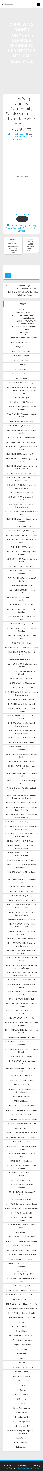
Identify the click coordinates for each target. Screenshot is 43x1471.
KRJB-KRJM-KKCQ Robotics (21, 891)
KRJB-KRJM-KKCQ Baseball (21, 566)
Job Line (21, 1363)
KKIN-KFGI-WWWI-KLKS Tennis (21, 742)
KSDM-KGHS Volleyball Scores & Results (21, 1124)
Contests (21, 1385)
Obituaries (21, 1390)
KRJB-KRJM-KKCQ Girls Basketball (21, 492)
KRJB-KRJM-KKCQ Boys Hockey (21, 526)
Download (22, 219)
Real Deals (21, 1403)
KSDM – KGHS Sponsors (21, 351)
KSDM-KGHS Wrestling (21, 1128)
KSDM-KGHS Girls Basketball (21, 1161)
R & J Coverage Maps (21, 1421)
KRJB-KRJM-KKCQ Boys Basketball (21, 473)
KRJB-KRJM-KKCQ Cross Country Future (21, 442)
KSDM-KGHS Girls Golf (21, 1299)
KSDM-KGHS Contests (21, 1096)
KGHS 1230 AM (21, 1399)
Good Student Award (21, 1376)
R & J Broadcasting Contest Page (21, 1335)
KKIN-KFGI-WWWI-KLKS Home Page (23, 292)
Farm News (23, 332)
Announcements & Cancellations (24, 337)
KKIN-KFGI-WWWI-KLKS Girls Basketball (21, 841)
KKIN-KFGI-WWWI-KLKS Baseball (21, 980)
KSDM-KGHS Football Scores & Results (21, 1110)
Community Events (23, 312)
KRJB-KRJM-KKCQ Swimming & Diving (21, 454)
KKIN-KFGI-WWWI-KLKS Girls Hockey (21, 900)
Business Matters (21, 1372)
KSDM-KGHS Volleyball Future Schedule (21, 1119)
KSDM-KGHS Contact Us (23, 1274)
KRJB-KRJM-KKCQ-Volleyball (21, 421)
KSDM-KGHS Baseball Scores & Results (21, 1241)
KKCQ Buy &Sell (21, 1417)
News (17, 136)
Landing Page (24, 285)
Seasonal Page (21, 1331)
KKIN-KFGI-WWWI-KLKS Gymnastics (21, 938)
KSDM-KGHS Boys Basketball (21, 1142)
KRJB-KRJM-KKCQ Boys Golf (21, 604)
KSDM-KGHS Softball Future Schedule (21, 1250)
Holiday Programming (21, 1408)
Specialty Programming (21, 1326)
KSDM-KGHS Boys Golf (22, 1286)
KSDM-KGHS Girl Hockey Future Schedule (21, 1204)
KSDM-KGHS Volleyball (21, 1114)
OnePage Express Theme (28, 1468)
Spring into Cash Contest (21, 1344)
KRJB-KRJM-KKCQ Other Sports (21, 659)
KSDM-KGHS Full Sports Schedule (21, 1313)
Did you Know (21, 346)
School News (24, 335)
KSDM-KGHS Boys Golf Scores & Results (21, 1295)
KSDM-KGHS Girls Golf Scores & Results (21, 1308)
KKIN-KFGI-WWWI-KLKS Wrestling (21, 919)
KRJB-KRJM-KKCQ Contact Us (21, 1367)
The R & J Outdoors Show (21, 1381)
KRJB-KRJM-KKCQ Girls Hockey (21, 531)
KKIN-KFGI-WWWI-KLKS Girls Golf (21, 1037)
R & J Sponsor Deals (21, 360)
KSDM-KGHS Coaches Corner (21, 1080)
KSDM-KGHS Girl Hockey (21, 1199)
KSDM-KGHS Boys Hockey (21, 1180)
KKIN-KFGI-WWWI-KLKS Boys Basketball (21, 822)
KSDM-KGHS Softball (21, 1246)
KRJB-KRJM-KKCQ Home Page (23, 288)
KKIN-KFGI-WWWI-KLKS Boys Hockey (21, 860)
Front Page (21, 1353)
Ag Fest (21, 1322)
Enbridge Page (21, 1349)
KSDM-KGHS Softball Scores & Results (21, 1255)
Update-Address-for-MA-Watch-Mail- (21, 215)
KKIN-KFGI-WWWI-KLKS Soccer (21, 761)
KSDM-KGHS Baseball (21, 1232)
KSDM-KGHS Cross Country (21, 1259)
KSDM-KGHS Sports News (21, 1076)
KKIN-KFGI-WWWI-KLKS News (21, 687)
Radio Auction (21, 1438)
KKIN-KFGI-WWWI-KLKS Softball (21, 999)
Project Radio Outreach (21, 374)
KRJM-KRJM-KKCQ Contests (21, 886)
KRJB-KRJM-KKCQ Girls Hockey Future (21, 535)
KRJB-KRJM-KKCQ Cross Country (21, 437)
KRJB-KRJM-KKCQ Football (21, 402)
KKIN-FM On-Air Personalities (21, 678)
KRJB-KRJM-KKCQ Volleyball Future (21, 426)
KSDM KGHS (21, 1271)
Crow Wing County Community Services (21, 226)
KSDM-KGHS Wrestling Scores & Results (21, 1137)
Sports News (22, 365)
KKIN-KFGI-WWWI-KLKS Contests (21, 699)
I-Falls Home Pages (24, 295)
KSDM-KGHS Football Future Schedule (21, 1105)
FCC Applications (21, 369)
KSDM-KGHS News (21, 1084)
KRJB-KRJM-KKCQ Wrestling (21, 547)
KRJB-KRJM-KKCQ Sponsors (21, 342)
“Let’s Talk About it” (21, 1442)
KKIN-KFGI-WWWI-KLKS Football (21, 704)
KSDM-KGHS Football (21, 1101)
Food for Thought (21, 1394)
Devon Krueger (17, 134)
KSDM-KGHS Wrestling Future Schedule (21, 1133)
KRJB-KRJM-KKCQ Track (21, 643)
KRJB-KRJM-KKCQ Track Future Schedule (21, 647)
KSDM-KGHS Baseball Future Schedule (21, 1236)
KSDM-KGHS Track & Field (21, 1213)
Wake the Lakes (21, 1412)
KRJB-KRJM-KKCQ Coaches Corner (21, 1317)
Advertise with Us (22, 1426)
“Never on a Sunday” (21, 356)
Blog (21, 1358)
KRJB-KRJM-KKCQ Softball (21, 585)
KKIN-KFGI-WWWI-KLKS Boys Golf (21, 1018)
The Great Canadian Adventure (21, 1340)
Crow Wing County (18, 225)
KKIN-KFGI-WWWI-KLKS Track (21, 1056)
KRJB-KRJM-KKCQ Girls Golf (21, 624)
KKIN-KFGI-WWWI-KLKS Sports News (21, 683)
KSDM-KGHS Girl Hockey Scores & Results (21, 1208)
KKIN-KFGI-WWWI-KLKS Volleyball (21, 738)
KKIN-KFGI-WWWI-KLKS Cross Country (21, 803)
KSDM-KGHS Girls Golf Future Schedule (21, 1304)
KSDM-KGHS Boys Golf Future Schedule (21, 1290)
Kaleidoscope (21, 1447)
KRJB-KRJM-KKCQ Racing (21, 896)
